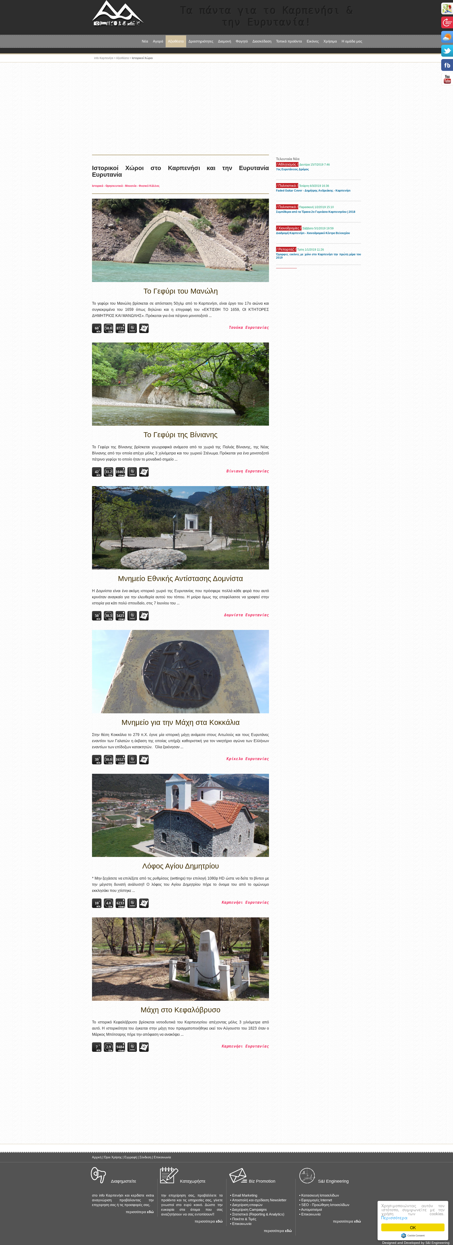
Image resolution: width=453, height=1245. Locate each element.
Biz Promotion (262, 1181)
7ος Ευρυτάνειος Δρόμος (292, 169)
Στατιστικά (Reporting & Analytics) (258, 1214)
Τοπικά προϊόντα (289, 41)
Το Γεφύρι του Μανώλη (180, 291)
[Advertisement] (226, 110)
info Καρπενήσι (103, 58)
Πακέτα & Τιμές (244, 1219)
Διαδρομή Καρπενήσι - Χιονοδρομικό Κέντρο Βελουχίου (313, 233)
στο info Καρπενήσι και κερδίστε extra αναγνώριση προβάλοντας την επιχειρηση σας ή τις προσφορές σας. (123, 1200)
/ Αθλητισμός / (287, 164)
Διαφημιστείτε (123, 1181)
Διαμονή (224, 41)
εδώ (150, 1212)
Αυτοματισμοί (311, 1209)
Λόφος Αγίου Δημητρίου (180, 866)
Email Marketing (244, 1195)
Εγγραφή (130, 1157)
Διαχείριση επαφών (247, 1205)
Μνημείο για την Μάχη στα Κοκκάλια (181, 722)
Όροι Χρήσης (113, 1157)
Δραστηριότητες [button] (201, 41)
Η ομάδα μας (352, 41)
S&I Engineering (333, 1181)
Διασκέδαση (261, 41)
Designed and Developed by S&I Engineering (415, 1243)
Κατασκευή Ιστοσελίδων (320, 1195)
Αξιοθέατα (122, 58)
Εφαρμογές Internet (316, 1200)
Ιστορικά (97, 186)
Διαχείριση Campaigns (249, 1209)
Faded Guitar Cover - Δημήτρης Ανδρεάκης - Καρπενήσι (313, 190)
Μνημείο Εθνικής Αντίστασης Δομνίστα (180, 578)
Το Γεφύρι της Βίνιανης (180, 435)
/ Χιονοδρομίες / (289, 228)
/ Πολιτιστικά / (287, 186)
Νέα (145, 41)
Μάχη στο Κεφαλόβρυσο (180, 1010)
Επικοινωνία (162, 1157)
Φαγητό (242, 41)
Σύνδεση (145, 1157)
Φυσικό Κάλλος (149, 186)
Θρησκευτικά (114, 186)
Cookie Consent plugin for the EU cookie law (413, 1235)
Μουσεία (130, 186)
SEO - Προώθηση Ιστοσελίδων (325, 1205)
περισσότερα (136, 1212)
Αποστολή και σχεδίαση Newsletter (259, 1200)
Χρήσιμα (330, 41)
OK (413, 1227)
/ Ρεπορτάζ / (286, 249)
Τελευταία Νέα (287, 159)
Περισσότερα (394, 1217)
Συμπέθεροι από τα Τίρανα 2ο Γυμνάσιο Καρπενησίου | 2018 (315, 212)
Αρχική (96, 1157)
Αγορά (158, 41)
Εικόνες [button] (313, 41)
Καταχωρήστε (193, 1181)
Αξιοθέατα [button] (176, 41)
